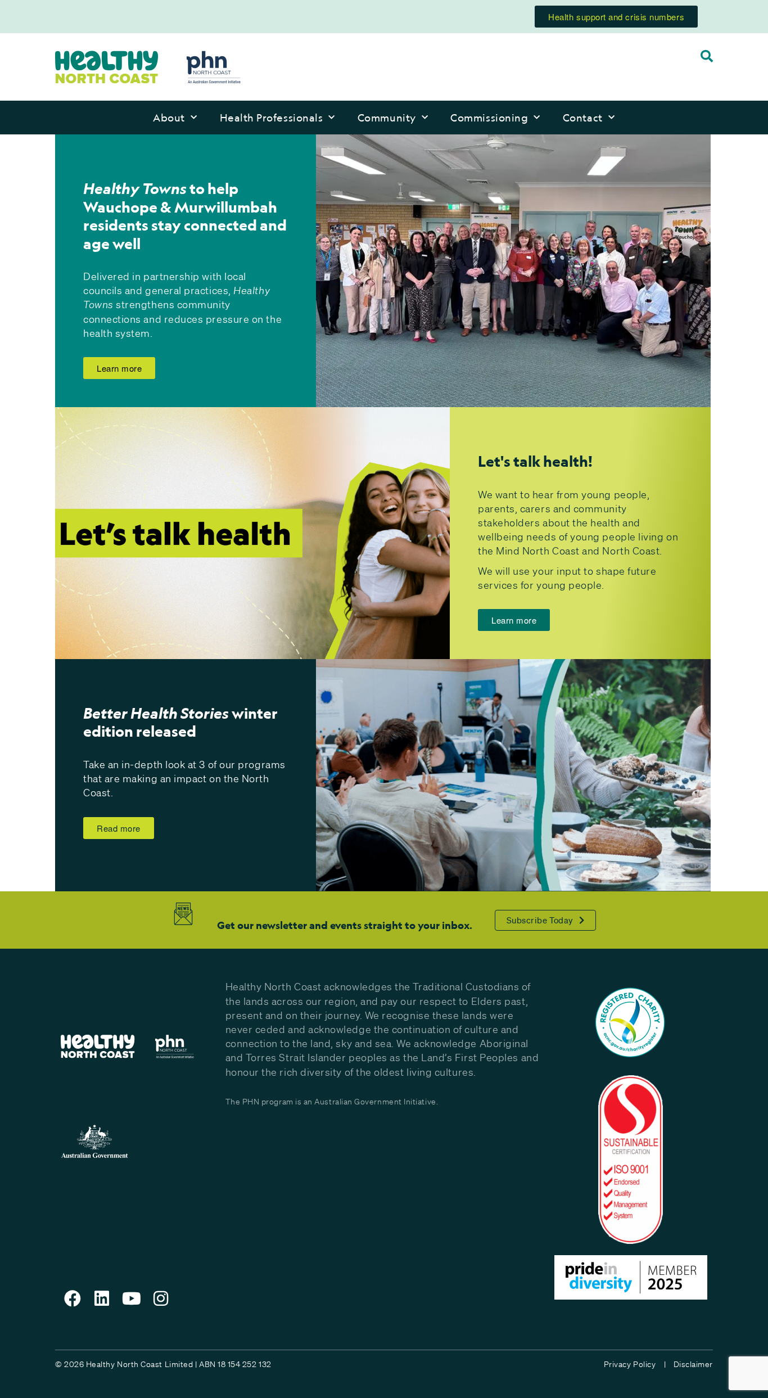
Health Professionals (271, 117)
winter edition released (180, 722)
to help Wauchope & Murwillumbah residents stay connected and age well (185, 216)
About (169, 117)
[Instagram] (161, 1298)
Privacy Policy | (635, 1364)
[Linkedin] (102, 1298)
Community (387, 117)
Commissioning (489, 117)
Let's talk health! (535, 461)
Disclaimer (693, 1364)
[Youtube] (131, 1298)
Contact (583, 117)
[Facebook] (72, 1298)
